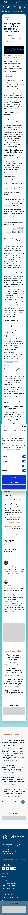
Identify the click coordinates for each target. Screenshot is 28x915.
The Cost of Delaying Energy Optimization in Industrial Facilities (12, 657)
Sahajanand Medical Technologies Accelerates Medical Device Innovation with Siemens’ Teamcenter (14, 693)
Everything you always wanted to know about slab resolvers (13, 743)
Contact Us (6, 900)
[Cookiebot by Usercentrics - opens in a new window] (20, 426)
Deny (14, 487)
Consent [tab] (5, 430)
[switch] (24, 461)
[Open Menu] (24, 7)
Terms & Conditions (8, 888)
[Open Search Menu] (15, 7)
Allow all (14, 477)
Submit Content (7, 894)
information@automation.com (13, 860)
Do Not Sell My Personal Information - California (10, 884)
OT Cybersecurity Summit (14, 517)
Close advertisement (25, 904)
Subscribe (5, 891)
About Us (5, 874)
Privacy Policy (6, 880)
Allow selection (14, 482)
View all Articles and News (11, 802)
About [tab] (23, 430)
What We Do (6, 877)
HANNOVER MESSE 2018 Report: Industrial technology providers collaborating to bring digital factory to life (13, 791)
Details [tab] (14, 430)
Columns (4, 11)
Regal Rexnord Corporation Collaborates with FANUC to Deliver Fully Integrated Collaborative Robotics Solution (14, 682)
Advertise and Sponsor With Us (12, 897)
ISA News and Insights (16, 11)
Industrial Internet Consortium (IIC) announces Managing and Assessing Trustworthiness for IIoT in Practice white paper (13, 767)
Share (7, 42)
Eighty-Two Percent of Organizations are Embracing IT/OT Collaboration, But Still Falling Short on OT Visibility (13, 779)
